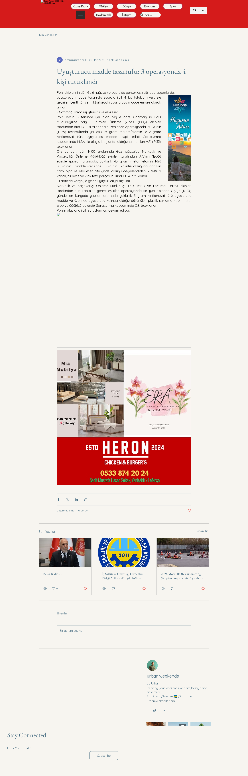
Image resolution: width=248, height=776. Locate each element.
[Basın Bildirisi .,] (65, 552)
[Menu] (80, 15)
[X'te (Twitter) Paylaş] (67, 499)
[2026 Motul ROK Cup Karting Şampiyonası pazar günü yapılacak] (183, 552)
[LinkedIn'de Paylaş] (76, 499)
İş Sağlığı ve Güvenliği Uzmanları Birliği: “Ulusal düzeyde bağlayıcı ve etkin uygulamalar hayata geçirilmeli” (122, 576)
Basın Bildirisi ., (52, 574)
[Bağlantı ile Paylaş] (85, 499)
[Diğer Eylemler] (189, 60)
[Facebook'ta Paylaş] (58, 499)
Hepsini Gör (202, 531)
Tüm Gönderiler (48, 34)
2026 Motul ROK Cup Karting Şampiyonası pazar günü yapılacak (182, 576)
